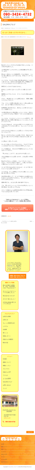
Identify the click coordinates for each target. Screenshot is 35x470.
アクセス (5, 375)
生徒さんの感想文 (8, 339)
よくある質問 (7, 378)
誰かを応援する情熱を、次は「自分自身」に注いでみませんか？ (9, 287)
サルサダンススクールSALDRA (15, 466)
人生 (9, 216)
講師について (7, 362)
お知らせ (5, 319)
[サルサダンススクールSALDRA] (14, 7)
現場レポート (7, 336)
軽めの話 (5, 342)
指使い (32, 221)
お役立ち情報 (7, 316)
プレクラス (6, 368)
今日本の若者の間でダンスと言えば (9, 303)
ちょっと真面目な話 (9, 323)
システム (5, 326)
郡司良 (10, 265)
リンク (5, 388)
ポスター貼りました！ (9, 299)
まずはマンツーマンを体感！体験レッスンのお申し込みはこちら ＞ (17, 208)
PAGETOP (30, 432)
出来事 (5, 329)
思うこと (29, 36)
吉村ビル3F (7, 418)
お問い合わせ (7, 385)
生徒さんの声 (7, 372)
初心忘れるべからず (9, 295)
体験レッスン (7, 365)
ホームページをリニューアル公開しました (9, 291)
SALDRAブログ (7, 382)
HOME (5, 359)
